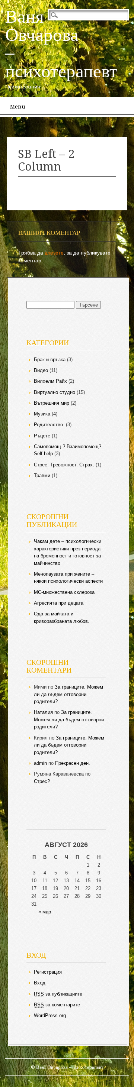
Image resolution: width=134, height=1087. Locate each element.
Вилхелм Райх (50, 381)
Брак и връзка (50, 359)
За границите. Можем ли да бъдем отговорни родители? (68, 694)
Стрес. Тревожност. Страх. (64, 465)
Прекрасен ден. (72, 763)
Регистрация (48, 972)
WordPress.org (50, 1015)
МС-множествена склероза (64, 592)
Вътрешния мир (51, 403)
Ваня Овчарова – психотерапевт (61, 44)
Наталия (43, 712)
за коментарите (57, 1004)
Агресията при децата (58, 603)
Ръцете (42, 436)
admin (40, 763)
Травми (42, 475)
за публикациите (58, 994)
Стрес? (42, 781)
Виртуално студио (54, 392)
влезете (54, 253)
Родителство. (49, 424)
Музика (42, 414)
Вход (39, 983)
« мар (44, 912)
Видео (41, 370)
